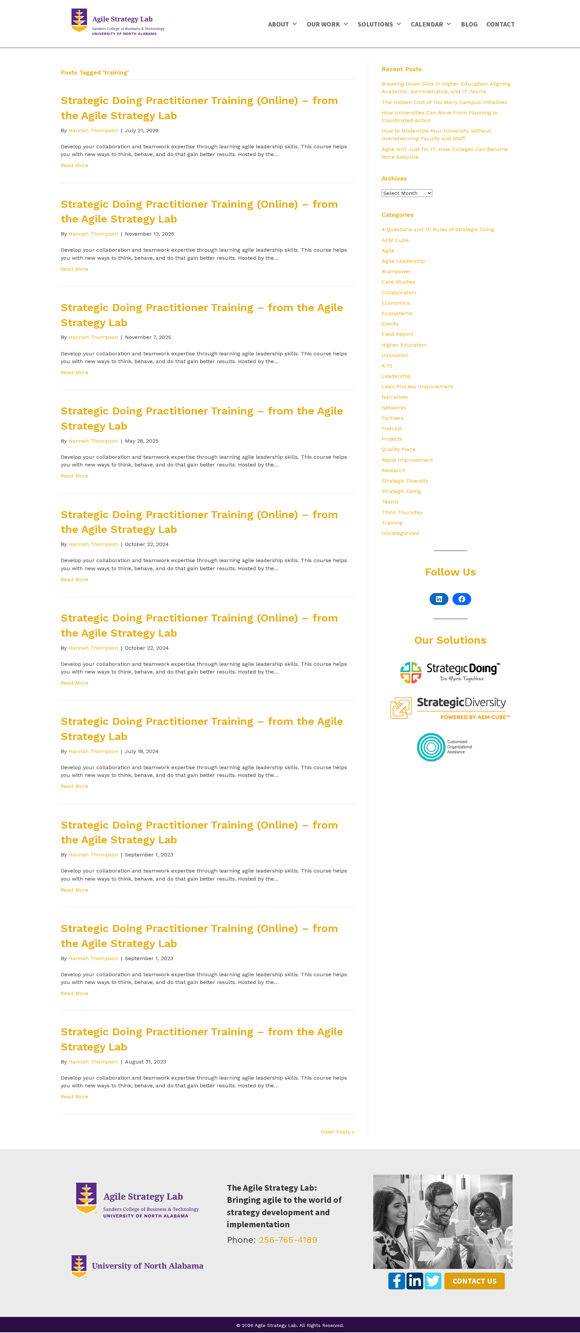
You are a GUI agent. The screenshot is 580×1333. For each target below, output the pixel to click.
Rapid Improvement (407, 460)
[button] (294, 23)
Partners (393, 418)
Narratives (395, 397)
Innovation (395, 355)
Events (390, 323)
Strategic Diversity (405, 481)
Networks (394, 407)
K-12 (387, 365)
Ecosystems (397, 313)
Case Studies (398, 282)
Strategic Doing (401, 491)
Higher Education (404, 345)
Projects (392, 439)
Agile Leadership (403, 261)
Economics (396, 303)
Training (392, 523)
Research (393, 470)
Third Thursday (402, 512)
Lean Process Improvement (417, 386)
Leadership (396, 376)
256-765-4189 (288, 1240)
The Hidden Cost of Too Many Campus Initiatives (444, 102)
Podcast (392, 428)
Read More (74, 165)
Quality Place (399, 449)
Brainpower (396, 271)
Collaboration (399, 292)
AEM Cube (395, 240)
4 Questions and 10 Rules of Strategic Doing (438, 229)
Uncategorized (400, 533)
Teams (390, 501)
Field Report (397, 334)
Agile (388, 250)
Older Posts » (337, 1132)
